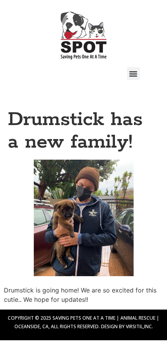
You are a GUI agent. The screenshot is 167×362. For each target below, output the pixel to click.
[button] (133, 73)
